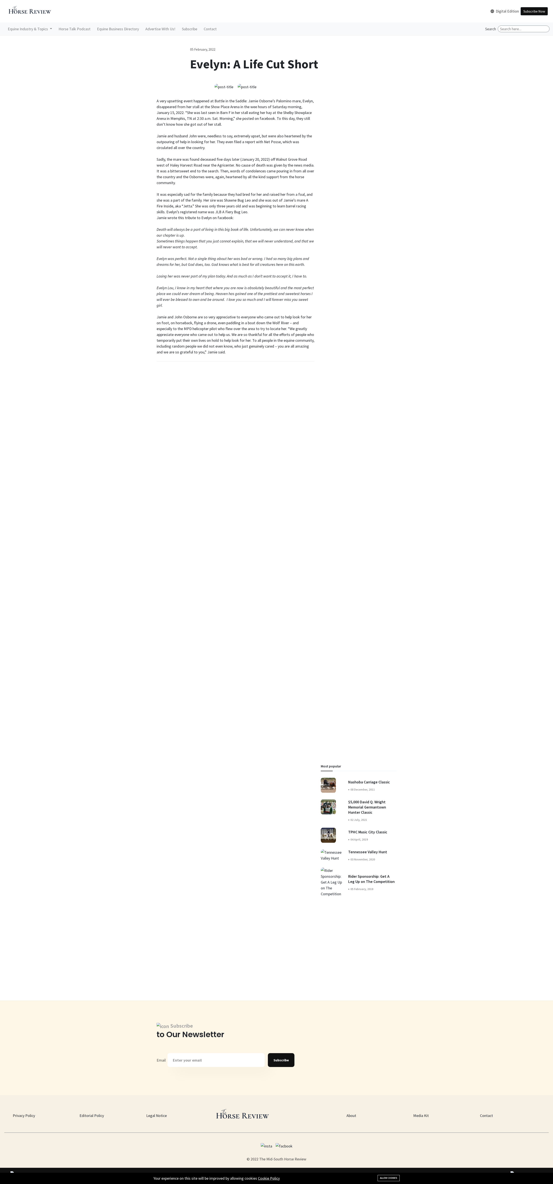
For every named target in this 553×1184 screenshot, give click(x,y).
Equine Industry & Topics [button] (28, 28)
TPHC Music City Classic (367, 831)
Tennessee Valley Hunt (367, 851)
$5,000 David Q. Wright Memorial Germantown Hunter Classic (367, 807)
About (351, 1115)
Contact (210, 28)
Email (161, 1060)
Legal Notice (156, 1115)
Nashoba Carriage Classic (369, 782)
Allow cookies (388, 1177)
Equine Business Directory (118, 28)
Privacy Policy (24, 1115)
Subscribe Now (534, 11)
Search (490, 28)
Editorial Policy (91, 1115)
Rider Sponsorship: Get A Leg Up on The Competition (371, 879)
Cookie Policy (269, 1178)
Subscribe (189, 28)
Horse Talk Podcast (75, 28)
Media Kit (421, 1115)
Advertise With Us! (160, 28)
